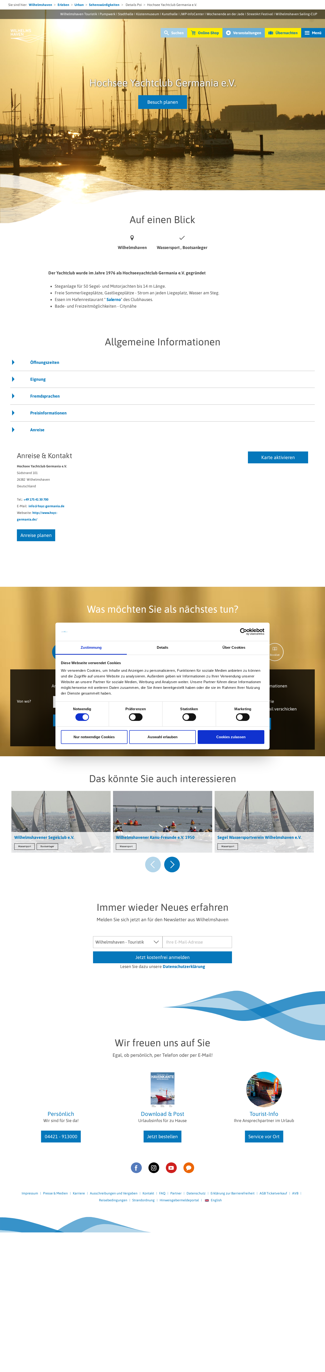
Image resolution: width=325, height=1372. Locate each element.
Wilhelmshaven (40, 5)
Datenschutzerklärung (184, 966)
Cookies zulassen (231, 737)
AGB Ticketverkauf (273, 1193)
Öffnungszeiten (44, 362)
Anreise (37, 429)
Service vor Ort (264, 1136)
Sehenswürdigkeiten (104, 5)
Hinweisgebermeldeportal (179, 1200)
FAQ (162, 1193)
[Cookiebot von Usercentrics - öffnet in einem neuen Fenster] (243, 631)
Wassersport (24, 846)
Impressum (30, 1193)
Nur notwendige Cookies (94, 737)
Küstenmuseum (147, 14)
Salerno (114, 299)
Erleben (63, 5)
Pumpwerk (107, 14)
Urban (79, 5)
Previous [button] (153, 864)
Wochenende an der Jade (225, 14)
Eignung (38, 379)
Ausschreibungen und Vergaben (114, 1193)
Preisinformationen (48, 412)
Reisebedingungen (113, 1200)
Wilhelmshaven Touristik (78, 14)
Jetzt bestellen (162, 1136)
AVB (295, 1193)
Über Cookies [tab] (233, 647)
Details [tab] (162, 647)
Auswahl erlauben (162, 737)
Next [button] (172, 864)
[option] (61, 823)
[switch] (136, 717)
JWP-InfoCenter (192, 14)
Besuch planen (162, 102)
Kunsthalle (170, 14)
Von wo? (24, 701)
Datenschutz (196, 1193)
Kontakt (148, 1193)
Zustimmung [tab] (91, 647)
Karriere (79, 1193)
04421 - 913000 (61, 1136)
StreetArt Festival (260, 14)
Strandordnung (143, 1200)
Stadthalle (125, 14)
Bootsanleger (47, 846)
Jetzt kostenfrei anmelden (162, 957)
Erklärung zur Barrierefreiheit (233, 1193)
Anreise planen (36, 535)
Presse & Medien (55, 1193)
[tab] (275, 652)
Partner (176, 1193)
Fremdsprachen (45, 396)
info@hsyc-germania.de (46, 506)
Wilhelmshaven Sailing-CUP (296, 14)
